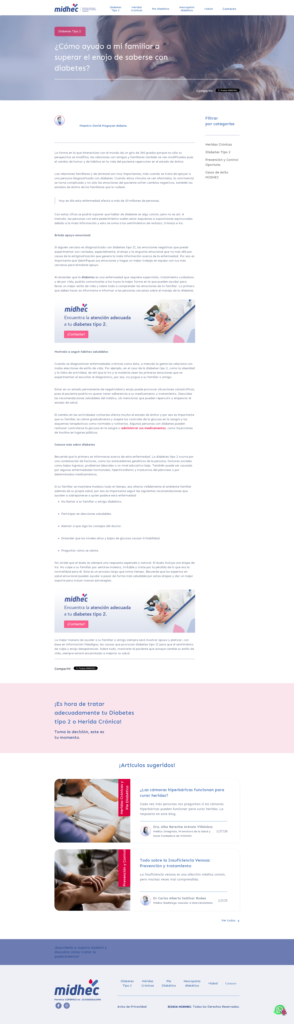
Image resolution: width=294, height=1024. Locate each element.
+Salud (208, 8)
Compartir (204, 91)
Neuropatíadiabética (186, 9)
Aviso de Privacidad (131, 1007)
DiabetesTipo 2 (115, 9)
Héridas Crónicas (147, 983)
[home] (75, 7)
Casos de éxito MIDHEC (216, 174)
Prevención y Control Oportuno (221, 162)
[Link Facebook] (67, 1006)
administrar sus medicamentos (143, 428)
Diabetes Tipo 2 (217, 152)
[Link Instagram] (58, 1006)
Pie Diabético (160, 8)
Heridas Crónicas (218, 144)
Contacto (229, 9)
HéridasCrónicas (136, 9)
